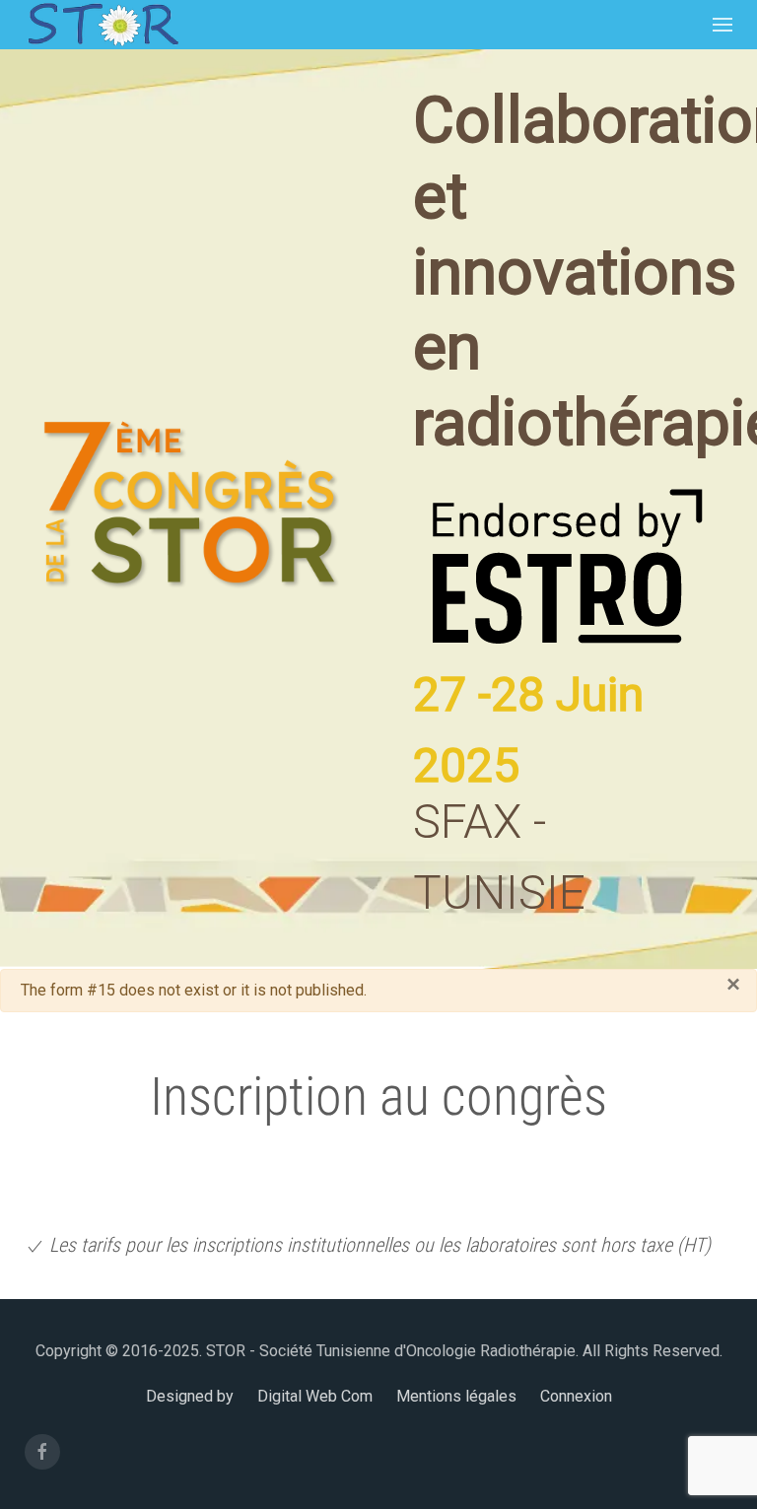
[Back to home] (103, 24)
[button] (722, 24)
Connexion (576, 1396)
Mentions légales (456, 1396)
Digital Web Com (315, 1396)
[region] (378, 509)
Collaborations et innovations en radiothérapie (565, 272)
